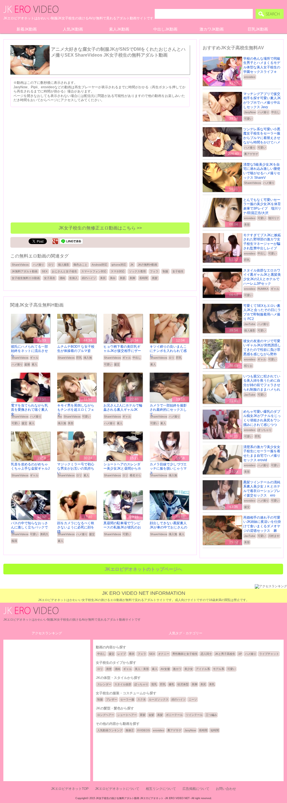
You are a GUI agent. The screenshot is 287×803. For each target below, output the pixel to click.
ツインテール (194, 714)
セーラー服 (127, 699)
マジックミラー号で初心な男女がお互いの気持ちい (75, 468)
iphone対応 (119, 264)
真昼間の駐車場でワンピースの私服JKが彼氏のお (122, 525)
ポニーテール (174, 714)
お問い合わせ (226, 789)
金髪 (151, 714)
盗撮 (27, 364)
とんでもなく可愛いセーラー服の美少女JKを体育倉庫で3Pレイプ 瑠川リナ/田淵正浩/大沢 (262, 206)
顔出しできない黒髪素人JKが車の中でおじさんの (168, 525)
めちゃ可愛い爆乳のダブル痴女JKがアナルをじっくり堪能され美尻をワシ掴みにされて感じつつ (262, 418)
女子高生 (49, 278)
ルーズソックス (158, 699)
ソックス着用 (137, 271)
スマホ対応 (118, 271)
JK (132, 264)
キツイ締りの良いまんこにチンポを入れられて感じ (168, 351)
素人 (34, 364)
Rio (60, 416)
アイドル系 (203, 668)
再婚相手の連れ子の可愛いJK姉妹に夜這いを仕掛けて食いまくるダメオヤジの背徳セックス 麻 (262, 524)
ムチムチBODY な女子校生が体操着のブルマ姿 (75, 349)
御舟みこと (80, 264)
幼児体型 (183, 684)
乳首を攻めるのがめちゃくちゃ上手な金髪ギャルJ (30, 466)
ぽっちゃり (265, 429)
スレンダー (104, 684)
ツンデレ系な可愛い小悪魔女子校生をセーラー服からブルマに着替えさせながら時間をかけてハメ (261, 135)
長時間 (143, 278)
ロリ (51, 264)
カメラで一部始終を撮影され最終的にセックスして (168, 409)
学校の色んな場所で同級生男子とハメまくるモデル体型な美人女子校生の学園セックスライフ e (261, 65)
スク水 (141, 699)
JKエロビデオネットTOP (70, 789)
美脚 (132, 278)
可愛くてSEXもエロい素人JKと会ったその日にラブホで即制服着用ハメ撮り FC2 (262, 312)
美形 (70, 423)
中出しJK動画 (165, 29)
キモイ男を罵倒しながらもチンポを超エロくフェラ (75, 409)
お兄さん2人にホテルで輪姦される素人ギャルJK (122, 407)
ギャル (34, 357)
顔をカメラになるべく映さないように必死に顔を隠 (75, 527)
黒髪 (155, 278)
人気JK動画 (73, 29)
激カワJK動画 (212, 29)
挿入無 (88, 357)
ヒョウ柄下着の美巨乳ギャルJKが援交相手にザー (122, 349)
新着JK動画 (27, 29)
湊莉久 (44, 534)
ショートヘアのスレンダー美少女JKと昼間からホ (122, 466)
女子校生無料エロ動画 (26, 278)
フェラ (154, 271)
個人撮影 (63, 264)
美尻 (103, 278)
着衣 (132, 653)
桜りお (248, 365)
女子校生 (178, 271)
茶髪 (142, 714)
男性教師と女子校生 (185, 653)
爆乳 (171, 684)
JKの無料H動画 (147, 264)
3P (240, 653)
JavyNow (250, 112)
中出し (137, 357)
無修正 (130, 730)
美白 (112, 278)
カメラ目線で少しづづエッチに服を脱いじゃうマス (168, 468)
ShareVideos (20, 264)
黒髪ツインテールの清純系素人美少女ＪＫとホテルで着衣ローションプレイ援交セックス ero (261, 488)
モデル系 (218, 668)
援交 (117, 364)
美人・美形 (142, 668)
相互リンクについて (161, 789)
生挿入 (73, 278)
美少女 (188, 668)
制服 (165, 271)
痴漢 (14, 540)
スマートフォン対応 (94, 271)
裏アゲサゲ (251, 154)
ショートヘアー (127, 714)
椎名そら (135, 475)
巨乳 (79, 357)
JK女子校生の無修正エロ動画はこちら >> (100, 228)
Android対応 (99, 264)
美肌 (122, 278)
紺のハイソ (89, 278)
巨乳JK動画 (258, 29)
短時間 (214, 730)
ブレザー (111, 699)
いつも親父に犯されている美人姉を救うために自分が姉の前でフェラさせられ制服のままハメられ (261, 382)
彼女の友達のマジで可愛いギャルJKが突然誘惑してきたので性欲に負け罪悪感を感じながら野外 (262, 347)
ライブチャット (269, 653)
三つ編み (211, 714)
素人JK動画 (119, 29)
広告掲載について (195, 789)
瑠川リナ (273, 218)
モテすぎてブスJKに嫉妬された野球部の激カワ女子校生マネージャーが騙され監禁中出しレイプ (262, 241)
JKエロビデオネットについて (117, 789)
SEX (45, 271)
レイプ (121, 653)
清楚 (109, 668)
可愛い (108, 364)
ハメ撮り (38, 264)
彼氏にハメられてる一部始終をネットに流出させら (29, 351)
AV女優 (165, 668)
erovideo (249, 76)
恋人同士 (206, 653)
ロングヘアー (105, 714)
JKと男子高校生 (225, 653)
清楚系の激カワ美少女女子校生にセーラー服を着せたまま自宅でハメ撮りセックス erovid (261, 453)
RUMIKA (263, 288)
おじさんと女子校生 (64, 271)
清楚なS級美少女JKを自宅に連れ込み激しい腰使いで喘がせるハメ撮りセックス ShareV (261, 171)
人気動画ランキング (109, 730)
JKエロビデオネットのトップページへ (143, 569)
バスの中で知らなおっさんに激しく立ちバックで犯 (29, 527)
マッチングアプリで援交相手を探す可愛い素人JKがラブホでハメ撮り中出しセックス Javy (262, 100)
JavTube (249, 324)
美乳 (212, 684)
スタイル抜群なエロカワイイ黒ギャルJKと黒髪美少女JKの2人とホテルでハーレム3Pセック (262, 277)
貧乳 (154, 684)
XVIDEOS (143, 730)
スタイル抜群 (122, 684)
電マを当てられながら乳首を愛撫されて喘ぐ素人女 (29, 409)
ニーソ (193, 699)
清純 (62, 278)
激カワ (177, 668)
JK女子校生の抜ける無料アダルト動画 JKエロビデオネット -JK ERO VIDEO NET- (143, 798)
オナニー (163, 653)
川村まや (273, 535)
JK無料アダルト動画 (25, 271)
